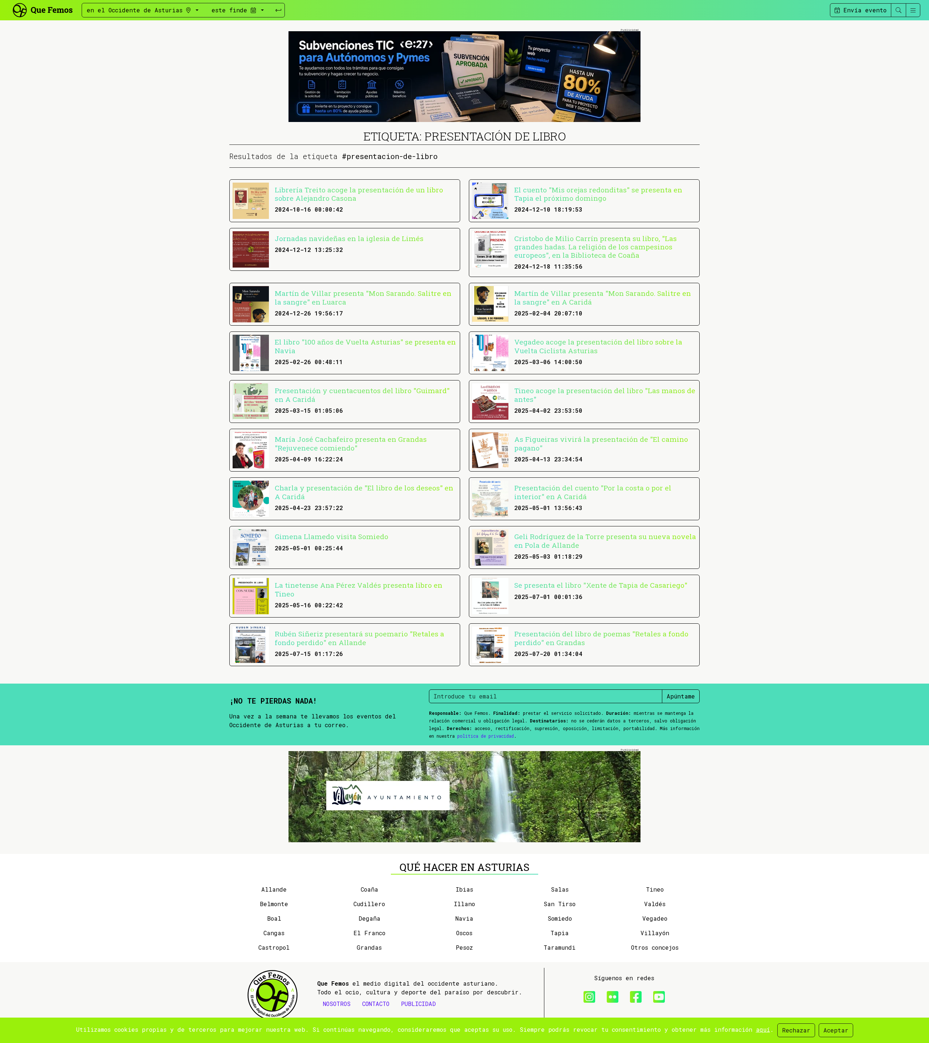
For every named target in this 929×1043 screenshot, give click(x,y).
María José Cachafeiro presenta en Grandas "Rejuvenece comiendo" (351, 443)
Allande (274, 889)
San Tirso (560, 904)
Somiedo (560, 918)
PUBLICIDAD (418, 1003)
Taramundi (560, 947)
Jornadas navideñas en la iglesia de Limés (349, 238)
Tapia (560, 933)
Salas (560, 889)
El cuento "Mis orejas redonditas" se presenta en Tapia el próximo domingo (598, 194)
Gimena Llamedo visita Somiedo (331, 536)
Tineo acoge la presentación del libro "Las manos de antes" (604, 394)
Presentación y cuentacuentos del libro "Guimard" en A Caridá (362, 394)
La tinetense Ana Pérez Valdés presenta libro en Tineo (358, 589)
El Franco (369, 933)
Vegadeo (654, 918)
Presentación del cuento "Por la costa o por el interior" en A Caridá (592, 492)
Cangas (274, 933)
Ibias (464, 889)
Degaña (369, 918)
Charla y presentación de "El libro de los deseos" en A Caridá (364, 492)
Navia (464, 918)
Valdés (655, 904)
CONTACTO (375, 1003)
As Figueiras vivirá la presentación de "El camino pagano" (601, 443)
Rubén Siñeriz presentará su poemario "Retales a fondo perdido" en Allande (359, 638)
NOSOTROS (337, 1003)
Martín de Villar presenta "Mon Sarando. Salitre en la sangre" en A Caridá (602, 297)
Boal (274, 918)
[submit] (278, 10)
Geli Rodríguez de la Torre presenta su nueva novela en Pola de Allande (605, 540)
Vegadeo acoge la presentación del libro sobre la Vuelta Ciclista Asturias (598, 346)
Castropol (274, 947)
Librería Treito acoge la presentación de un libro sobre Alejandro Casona (359, 194)
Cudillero (369, 904)
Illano (464, 904)
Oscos (464, 933)
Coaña (369, 889)
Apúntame (681, 696)
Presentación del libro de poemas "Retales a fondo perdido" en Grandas (601, 638)
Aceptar (835, 1030)
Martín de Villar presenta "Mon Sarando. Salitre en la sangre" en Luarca (363, 297)
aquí (763, 1029)
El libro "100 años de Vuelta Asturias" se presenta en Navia (365, 346)
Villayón (655, 933)
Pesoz (464, 947)
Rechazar (796, 1030)
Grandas (369, 947)
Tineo (655, 889)
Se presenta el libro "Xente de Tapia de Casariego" (600, 585)
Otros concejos (655, 947)
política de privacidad (485, 736)
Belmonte (274, 904)
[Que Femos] (42, 9)
